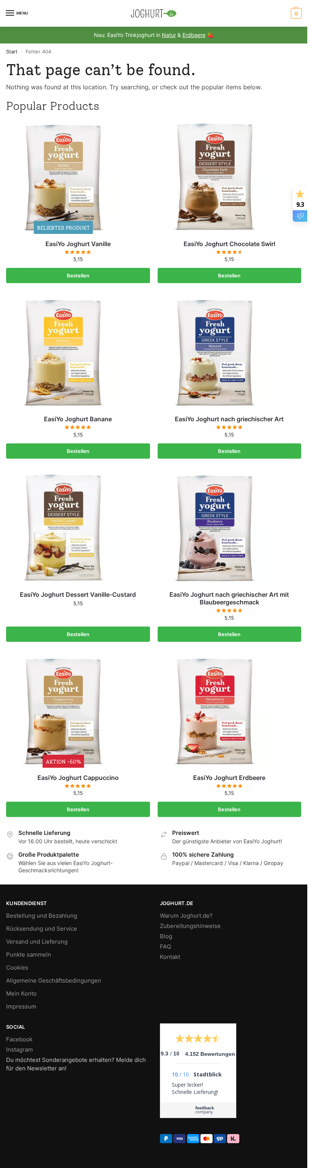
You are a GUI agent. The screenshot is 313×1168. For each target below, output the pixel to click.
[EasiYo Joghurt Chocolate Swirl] (230, 176)
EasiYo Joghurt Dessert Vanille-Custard (78, 594)
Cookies (17, 967)
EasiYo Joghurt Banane (78, 419)
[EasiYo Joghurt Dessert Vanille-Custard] (78, 527)
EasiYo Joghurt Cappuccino (78, 777)
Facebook (19, 1039)
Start (12, 51)
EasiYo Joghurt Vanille (78, 244)
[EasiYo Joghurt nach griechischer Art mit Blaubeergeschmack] (230, 527)
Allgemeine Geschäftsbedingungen (53, 980)
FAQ (165, 946)
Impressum (21, 1006)
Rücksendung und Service (41, 928)
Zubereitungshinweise (190, 926)
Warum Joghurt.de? (186, 915)
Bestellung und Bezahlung (41, 915)
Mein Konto (21, 993)
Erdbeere (193, 35)
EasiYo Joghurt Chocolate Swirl (229, 244)
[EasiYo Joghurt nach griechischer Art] (230, 352)
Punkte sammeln (28, 954)
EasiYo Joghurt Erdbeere (229, 777)
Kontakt (170, 957)
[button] (295, 13)
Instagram (19, 1049)
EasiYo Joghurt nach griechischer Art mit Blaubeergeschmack (229, 598)
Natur (169, 35)
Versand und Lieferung (37, 941)
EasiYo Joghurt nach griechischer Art (229, 419)
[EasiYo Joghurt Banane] (78, 352)
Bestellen (78, 275)
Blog (166, 936)
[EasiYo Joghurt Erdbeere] (230, 710)
